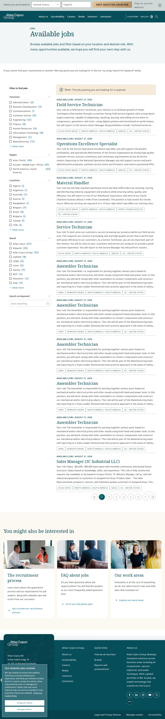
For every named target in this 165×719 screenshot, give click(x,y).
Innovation (105, 16)
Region (13, 154)
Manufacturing (75, 292)
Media (81, 16)
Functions (14, 96)
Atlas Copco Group (68, 131)
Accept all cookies (24, 703)
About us (43, 16)
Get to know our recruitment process (27, 610)
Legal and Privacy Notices (107, 714)
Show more (18, 146)
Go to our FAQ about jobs (79, 604)
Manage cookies (134, 714)
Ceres (61, 292)
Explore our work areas (131, 600)
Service (122, 131)
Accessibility (154, 714)
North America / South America (98, 131)
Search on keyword (19, 296)
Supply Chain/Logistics (130, 209)
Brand (12, 238)
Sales (114, 488)
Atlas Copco (64, 253)
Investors (92, 16)
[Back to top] (130, 702)
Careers (71, 16)
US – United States (139, 131)
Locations (14, 180)
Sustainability (57, 16)
